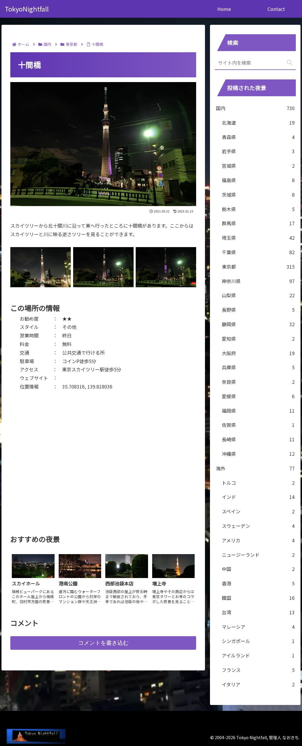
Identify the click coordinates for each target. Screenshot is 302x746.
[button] (289, 62)
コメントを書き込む (103, 643)
